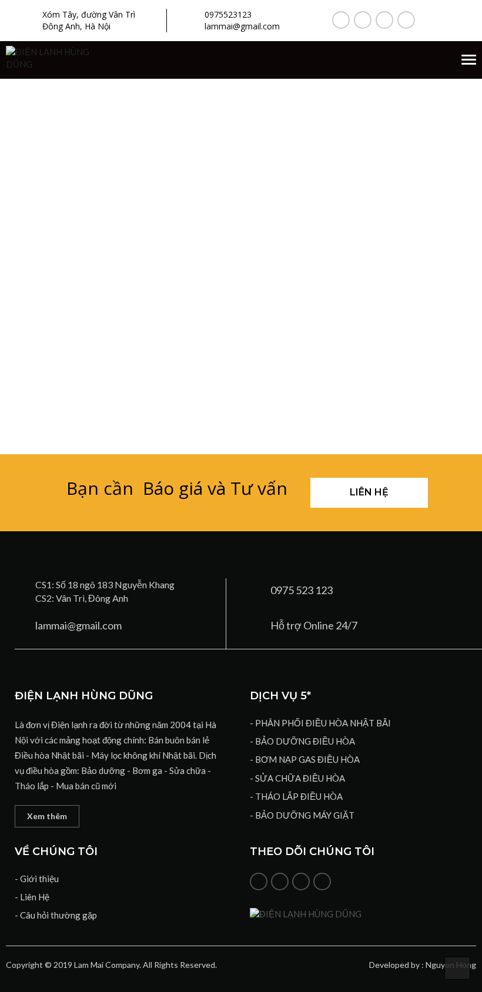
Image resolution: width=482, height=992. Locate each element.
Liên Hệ (369, 492)
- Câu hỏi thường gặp (56, 915)
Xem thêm (47, 816)
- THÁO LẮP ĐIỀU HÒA (296, 796)
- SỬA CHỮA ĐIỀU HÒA (297, 778)
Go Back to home (241, 340)
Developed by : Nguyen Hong (422, 965)
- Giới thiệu (37, 878)
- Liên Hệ (32, 897)
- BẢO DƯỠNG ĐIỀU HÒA (302, 741)
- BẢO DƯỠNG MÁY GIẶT (302, 815)
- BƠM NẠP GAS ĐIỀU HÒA (305, 759)
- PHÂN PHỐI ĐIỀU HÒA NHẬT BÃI (320, 723)
